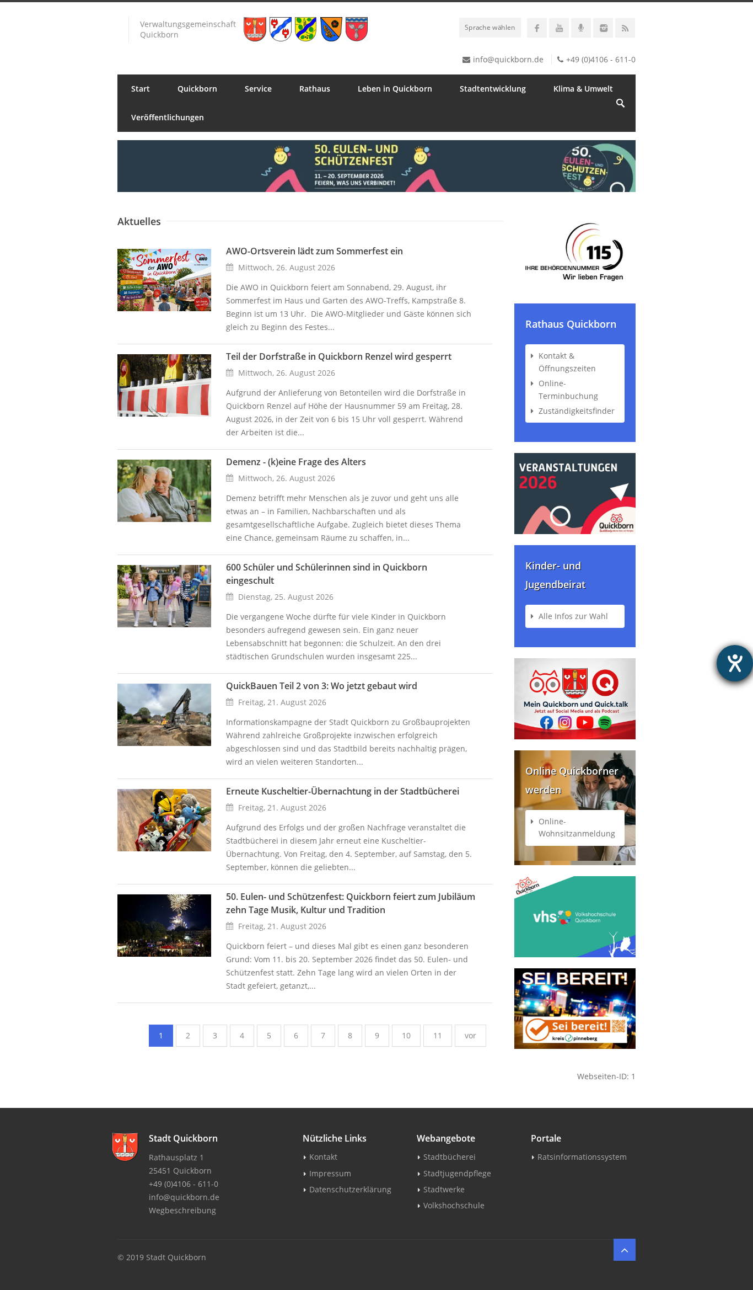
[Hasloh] (333, 29)
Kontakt (323, 1157)
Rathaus (314, 88)
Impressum (330, 1173)
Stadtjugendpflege (457, 1173)
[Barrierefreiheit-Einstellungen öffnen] (735, 663)
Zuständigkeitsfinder (577, 411)
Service (258, 88)
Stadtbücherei (449, 1157)
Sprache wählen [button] (490, 27)
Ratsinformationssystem (582, 1157)
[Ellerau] (307, 29)
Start (140, 88)
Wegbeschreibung (182, 1210)
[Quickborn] (257, 29)
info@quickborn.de (508, 59)
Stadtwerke (444, 1189)
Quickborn (197, 88)
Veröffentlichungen (167, 117)
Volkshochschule (454, 1205)
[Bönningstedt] (282, 29)
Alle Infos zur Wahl (573, 616)
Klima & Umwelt (583, 88)
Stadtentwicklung (493, 88)
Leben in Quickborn (395, 88)
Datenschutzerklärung (350, 1189)
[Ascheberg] (358, 29)
